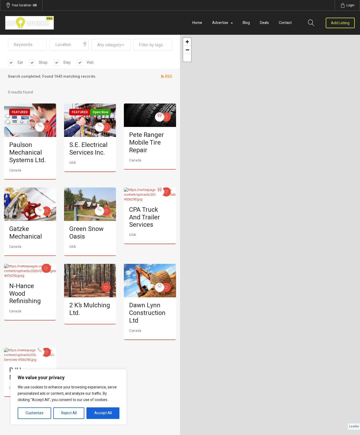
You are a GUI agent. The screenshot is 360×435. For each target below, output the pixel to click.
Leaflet (354, 426)
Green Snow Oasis (86, 232)
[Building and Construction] (159, 287)
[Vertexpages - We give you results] (57, 22)
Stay (66, 62)
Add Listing (340, 23)
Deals (264, 23)
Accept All (103, 413)
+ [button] (187, 41)
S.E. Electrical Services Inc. (88, 148)
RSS (168, 76)
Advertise (220, 23)
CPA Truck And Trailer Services (144, 217)
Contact (285, 23)
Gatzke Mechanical (25, 232)
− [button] (187, 49)
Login (350, 5)
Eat (20, 62)
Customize (34, 413)
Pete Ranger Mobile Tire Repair (146, 142)
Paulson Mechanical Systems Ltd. (27, 152)
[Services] (39, 127)
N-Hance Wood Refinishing (25, 293)
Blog (246, 23)
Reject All (69, 413)
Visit (90, 62)
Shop (42, 62)
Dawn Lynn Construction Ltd (147, 313)
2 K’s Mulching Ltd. (89, 309)
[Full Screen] (187, 58)
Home (197, 23)
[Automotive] (159, 117)
